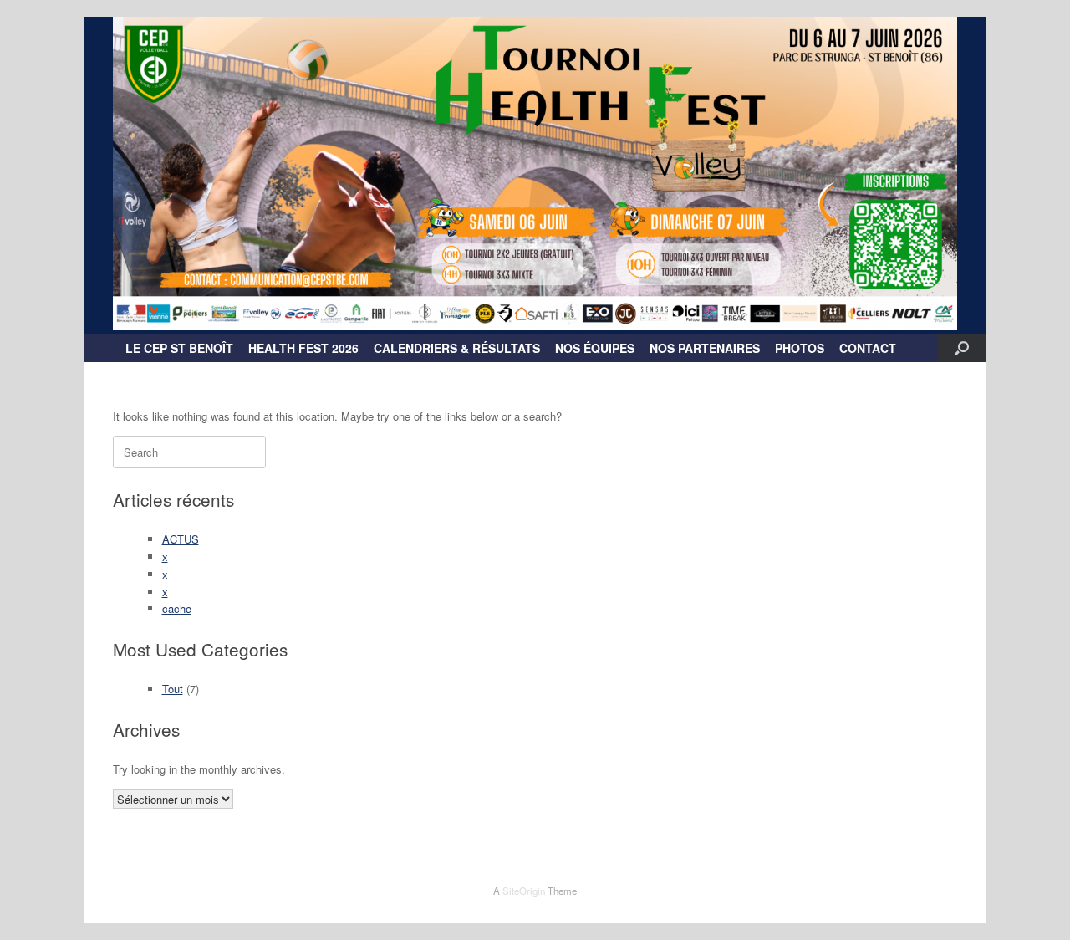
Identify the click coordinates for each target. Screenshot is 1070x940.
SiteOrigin (523, 890)
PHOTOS (799, 348)
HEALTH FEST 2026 (303, 348)
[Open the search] (961, 348)
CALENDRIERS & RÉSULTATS (457, 348)
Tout (172, 689)
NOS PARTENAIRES (705, 348)
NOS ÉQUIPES (594, 348)
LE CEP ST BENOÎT (179, 348)
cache (176, 608)
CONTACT (867, 348)
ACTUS (180, 539)
